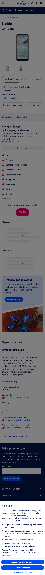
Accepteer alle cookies (22, 562)
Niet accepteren (22, 567)
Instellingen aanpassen (22, 573)
